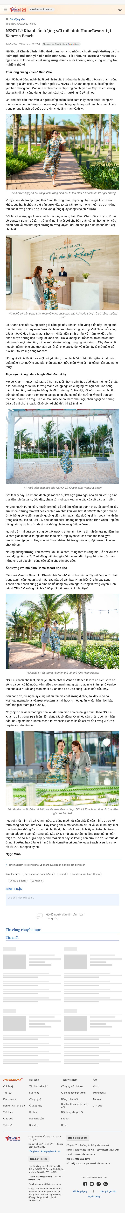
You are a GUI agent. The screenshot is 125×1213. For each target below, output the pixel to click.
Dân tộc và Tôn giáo (14, 1105)
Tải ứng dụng (80, 1191)
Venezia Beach (18, 880)
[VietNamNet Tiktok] (99, 1185)
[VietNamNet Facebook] (85, 1185)
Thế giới (7, 1125)
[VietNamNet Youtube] (92, 1185)
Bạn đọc (33, 1125)
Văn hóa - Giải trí (38, 1086)
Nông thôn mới (69, 1099)
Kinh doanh (9, 1099)
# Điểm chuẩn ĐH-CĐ (41, 9)
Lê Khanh (37, 880)
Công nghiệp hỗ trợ (72, 1086)
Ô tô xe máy (35, 1105)
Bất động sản (17, 19)
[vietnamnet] (18, 11)
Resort (62, 874)
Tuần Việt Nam (69, 1079)
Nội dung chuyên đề (72, 1112)
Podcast (97, 1099)
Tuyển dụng (94, 1196)
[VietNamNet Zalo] (105, 1185)
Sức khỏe (34, 1092)
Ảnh (95, 1079)
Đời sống (34, 1079)
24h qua (97, 1105)
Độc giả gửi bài (108, 1191)
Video (96, 1086)
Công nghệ (35, 1099)
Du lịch (33, 1112)
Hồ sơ (64, 1125)
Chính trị (8, 1086)
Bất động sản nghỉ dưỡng (39, 874)
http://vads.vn (82, 1158)
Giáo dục (8, 1118)
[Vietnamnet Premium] (13, 1081)
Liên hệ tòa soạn (39, 1158)
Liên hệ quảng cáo (77, 1137)
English (65, 1118)
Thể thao (8, 1112)
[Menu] (5, 9)
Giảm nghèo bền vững (73, 1092)
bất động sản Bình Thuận (86, 874)
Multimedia (99, 1092)
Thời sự (7, 1092)
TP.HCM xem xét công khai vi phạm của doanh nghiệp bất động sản (47, 864)
